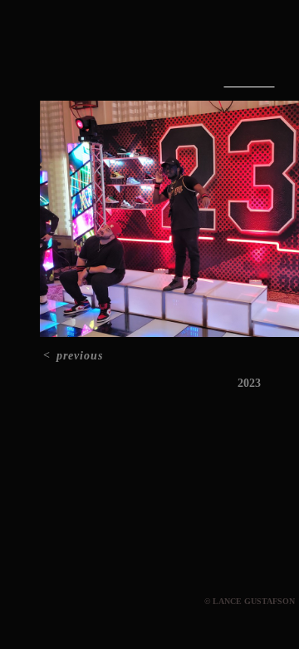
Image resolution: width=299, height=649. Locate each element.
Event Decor (249, 82)
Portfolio (212, 48)
